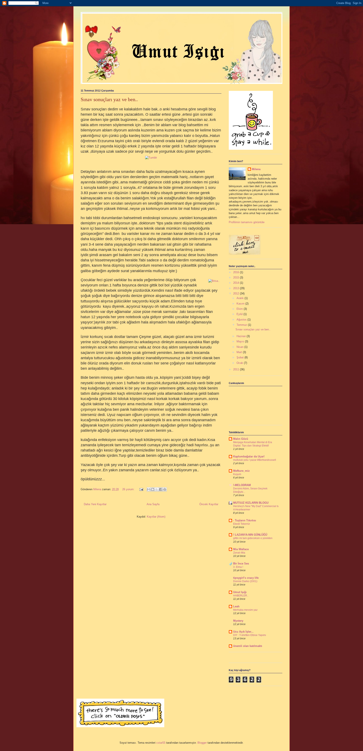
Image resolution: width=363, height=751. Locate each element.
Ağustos (242, 319)
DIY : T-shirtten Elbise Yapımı (249, 635)
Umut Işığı (240, 592)
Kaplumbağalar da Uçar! (248, 456)
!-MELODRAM (242, 485)
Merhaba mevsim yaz (245, 609)
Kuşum (237, 474)
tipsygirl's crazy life (246, 577)
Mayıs (241, 341)
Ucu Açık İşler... (243, 631)
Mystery (238, 620)
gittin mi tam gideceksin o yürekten (252, 538)
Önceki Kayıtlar (208, 504)
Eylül (240, 314)
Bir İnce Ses (241, 563)
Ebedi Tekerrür (241, 523)
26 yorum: (128, 489)
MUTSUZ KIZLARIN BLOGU (250, 502)
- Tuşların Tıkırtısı (244, 520)
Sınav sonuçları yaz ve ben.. (109, 99)
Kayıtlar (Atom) (156, 516)
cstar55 (160, 742)
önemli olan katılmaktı (247, 646)
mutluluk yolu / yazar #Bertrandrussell (254, 459)
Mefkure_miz (241, 470)
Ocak (240, 362)
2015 (236, 277)
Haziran (242, 336)
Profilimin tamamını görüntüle (246, 222)
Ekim (240, 308)
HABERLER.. (240, 595)
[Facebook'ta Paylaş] (161, 489)
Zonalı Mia (239, 552)
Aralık (241, 298)
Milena (256, 169)
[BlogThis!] (153, 489)
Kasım (241, 303)
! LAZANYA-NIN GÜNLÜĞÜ (250, 534)
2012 (236, 293)
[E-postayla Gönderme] (141, 489)
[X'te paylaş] (157, 489)
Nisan (240, 346)
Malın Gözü (240, 438)
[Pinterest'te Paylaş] (165, 489)
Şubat (241, 357)
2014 (236, 282)
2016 (236, 272)
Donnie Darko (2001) (245, 581)
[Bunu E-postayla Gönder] (149, 489)
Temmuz (242, 324)
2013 (236, 288)
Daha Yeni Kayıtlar (95, 504)
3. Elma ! (238, 567)
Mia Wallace (241, 549)
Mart (240, 352)
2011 (236, 369)
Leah (236, 606)
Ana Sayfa (153, 504)
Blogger (202, 742)
